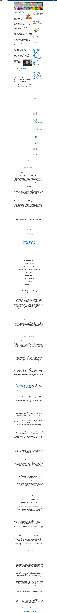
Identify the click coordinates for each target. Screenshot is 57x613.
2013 (34, 148)
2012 (34, 149)
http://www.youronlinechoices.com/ (33, 386)
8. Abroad (34, 55)
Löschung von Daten (29, 242)
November (36, 131)
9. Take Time (35, 56)
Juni (35, 137)
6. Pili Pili (34, 53)
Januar (36, 143)
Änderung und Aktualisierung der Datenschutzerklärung (29, 243)
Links (34, 37)
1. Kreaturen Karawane (36, 48)
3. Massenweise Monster (36, 50)
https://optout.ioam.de (22, 425)
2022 (34, 114)
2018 (34, 119)
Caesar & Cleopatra (23, 68)
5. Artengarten (35, 52)
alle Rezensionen (35, 41)
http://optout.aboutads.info (26, 387)
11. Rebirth (34, 59)
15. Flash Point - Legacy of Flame (37, 63)
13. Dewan (34, 61)
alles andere (35, 42)
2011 (34, 150)
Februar (36, 142)
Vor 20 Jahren (18, 71)
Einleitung (29, 232)
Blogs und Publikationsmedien (29, 239)
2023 (34, 113)
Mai (35, 138)
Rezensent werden (19, 16)
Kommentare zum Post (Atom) (21, 102)
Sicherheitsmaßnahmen (29, 236)
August (36, 135)
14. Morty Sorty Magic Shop (37, 62)
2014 (34, 147)
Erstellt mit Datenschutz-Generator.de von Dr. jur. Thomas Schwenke (28, 182)
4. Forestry (34, 51)
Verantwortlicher (29, 233)
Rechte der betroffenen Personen (29, 244)
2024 (34, 112)
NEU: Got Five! (35, 47)
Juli (35, 136)
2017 (34, 120)
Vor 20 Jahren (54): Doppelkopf (19, 12)
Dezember (36, 121)
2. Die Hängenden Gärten (36, 49)
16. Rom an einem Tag (36, 64)
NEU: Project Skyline (36, 46)
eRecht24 (30, 212)
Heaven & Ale (36, 124)
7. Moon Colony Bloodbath (36, 54)
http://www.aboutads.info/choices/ (19, 386)
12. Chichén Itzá (35, 60)
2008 (34, 154)
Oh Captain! (36, 128)
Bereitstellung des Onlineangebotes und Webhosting (29, 241)
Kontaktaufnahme (29, 240)
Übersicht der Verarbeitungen (29, 234)
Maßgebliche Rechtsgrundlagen (29, 235)
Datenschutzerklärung (36, 36)
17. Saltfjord (35, 65)
